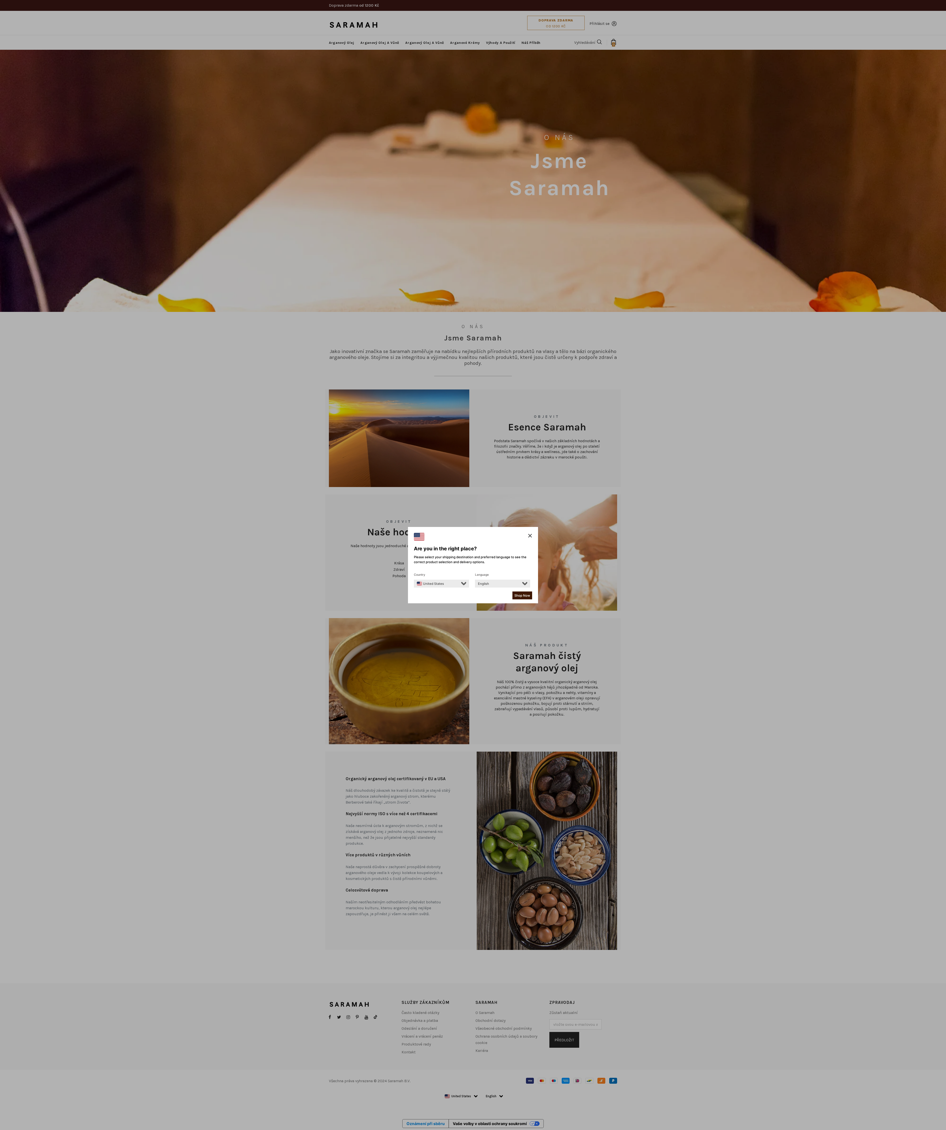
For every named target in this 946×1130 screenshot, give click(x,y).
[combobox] (430, 583)
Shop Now (522, 595)
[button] (530, 536)
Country (419, 574)
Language (482, 574)
